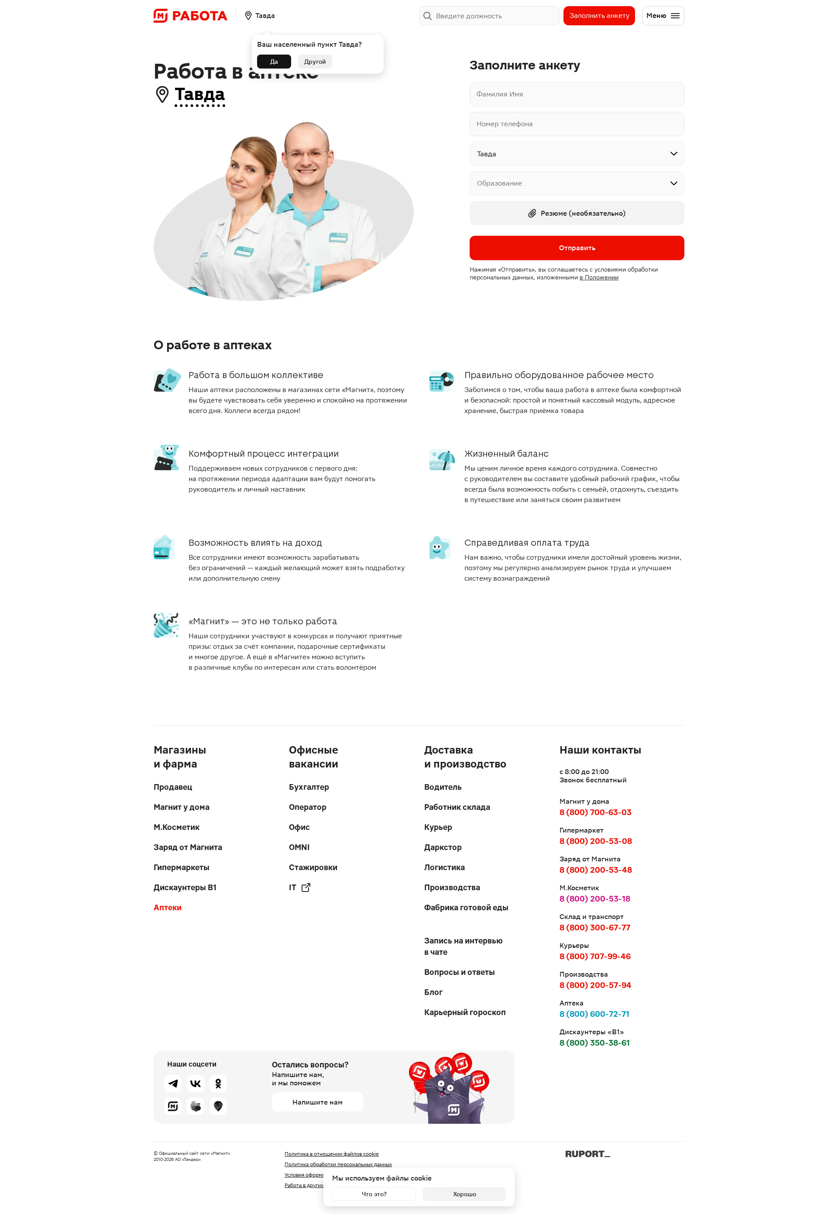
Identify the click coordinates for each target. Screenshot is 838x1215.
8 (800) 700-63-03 (596, 812)
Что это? (374, 1194)
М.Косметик (176, 827)
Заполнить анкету (599, 15)
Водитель (443, 787)
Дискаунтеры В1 (185, 887)
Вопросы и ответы (459, 972)
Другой (315, 61)
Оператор (307, 807)
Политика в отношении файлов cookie (332, 1154)
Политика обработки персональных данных (338, 1164)
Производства (452, 887)
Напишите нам (317, 1102)
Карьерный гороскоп (465, 1012)
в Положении (599, 277)
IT (292, 887)
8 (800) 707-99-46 (595, 956)
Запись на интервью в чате (463, 946)
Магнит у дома (182, 807)
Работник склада (457, 807)
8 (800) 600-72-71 (594, 1014)
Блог (433, 992)
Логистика (444, 867)
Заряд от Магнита (188, 847)
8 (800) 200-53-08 (596, 841)
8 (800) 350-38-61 (595, 1042)
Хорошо (464, 1194)
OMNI (299, 847)
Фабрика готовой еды (466, 907)
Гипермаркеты (182, 867)
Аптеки (168, 907)
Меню (656, 15)
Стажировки (313, 867)
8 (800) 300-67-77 (595, 927)
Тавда (200, 94)
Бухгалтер (309, 787)
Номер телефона (505, 124)
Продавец (173, 787)
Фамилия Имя (500, 94)
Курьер (438, 827)
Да (274, 61)
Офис (299, 827)
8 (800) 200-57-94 (596, 985)
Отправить (577, 248)
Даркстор (443, 847)
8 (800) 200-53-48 (596, 869)
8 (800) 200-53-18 (595, 898)
